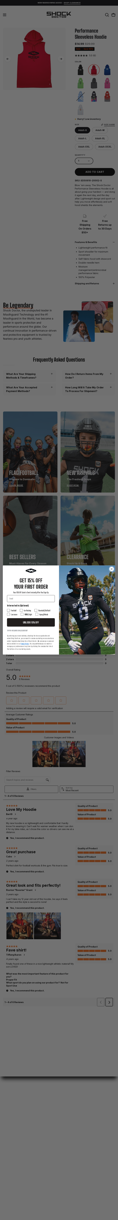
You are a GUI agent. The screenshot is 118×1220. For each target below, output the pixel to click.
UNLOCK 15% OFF (31, 622)
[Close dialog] (111, 569)
